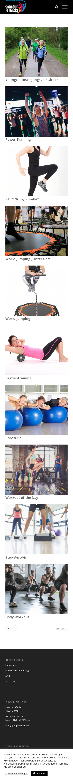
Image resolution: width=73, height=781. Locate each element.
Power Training (18, 139)
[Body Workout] (36, 613)
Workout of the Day (21, 497)
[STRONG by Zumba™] (36, 195)
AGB (7, 676)
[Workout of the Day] (36, 493)
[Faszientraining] (36, 374)
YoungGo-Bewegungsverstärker (31, 79)
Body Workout (17, 617)
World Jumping (17, 318)
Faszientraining (18, 378)
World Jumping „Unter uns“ (28, 259)
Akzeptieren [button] (39, 773)
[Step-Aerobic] (36, 553)
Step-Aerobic (16, 557)
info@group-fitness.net (17, 725)
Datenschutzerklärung (17, 670)
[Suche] (55, 7)
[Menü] (63, 7)
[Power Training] (36, 135)
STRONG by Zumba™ (22, 199)
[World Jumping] (36, 314)
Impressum (11, 664)
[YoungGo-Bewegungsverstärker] (36, 75)
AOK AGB (10, 681)
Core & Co (13, 438)
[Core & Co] (36, 434)
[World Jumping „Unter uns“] (36, 255)
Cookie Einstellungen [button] (16, 773)
